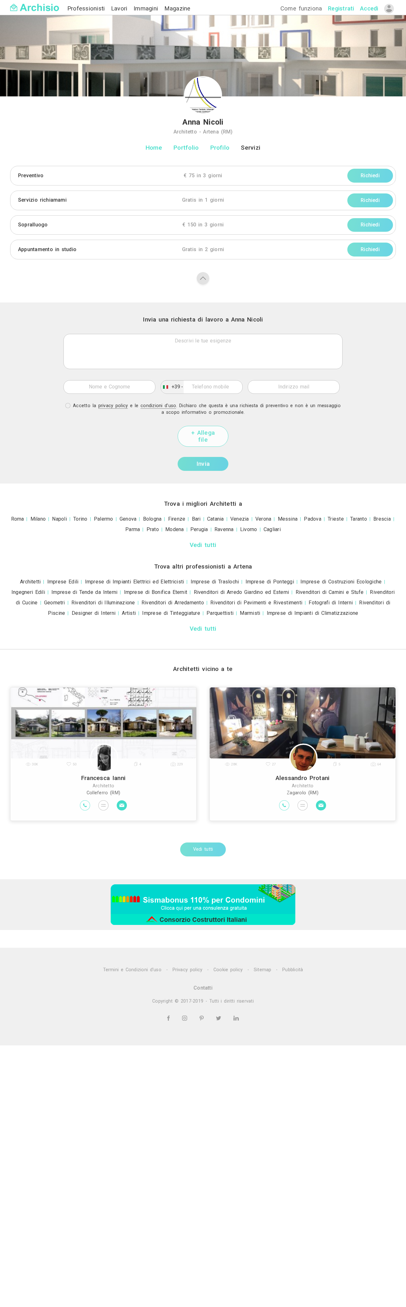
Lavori (120, 8)
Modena (174, 529)
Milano (38, 519)
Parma (132, 529)
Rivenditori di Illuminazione (103, 603)
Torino (80, 519)
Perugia (199, 529)
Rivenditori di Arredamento (172, 603)
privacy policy (113, 405)
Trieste (336, 519)
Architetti (30, 582)
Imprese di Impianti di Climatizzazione (312, 613)
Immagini (147, 8)
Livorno (248, 529)
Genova (128, 519)
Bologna (152, 519)
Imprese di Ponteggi (270, 582)
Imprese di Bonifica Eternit (155, 592)
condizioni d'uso (158, 405)
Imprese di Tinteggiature (171, 613)
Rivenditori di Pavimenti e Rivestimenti (256, 603)
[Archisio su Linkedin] (236, 1018)
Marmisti (250, 613)
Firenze (177, 519)
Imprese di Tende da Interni (84, 592)
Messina (288, 519)
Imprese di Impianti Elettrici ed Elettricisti (134, 582)
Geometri (54, 603)
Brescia (382, 519)
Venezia (239, 519)
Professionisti (87, 8)
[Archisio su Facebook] (169, 1018)
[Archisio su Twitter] (219, 1018)
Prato (153, 529)
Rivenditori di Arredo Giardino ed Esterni (241, 592)
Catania (215, 519)
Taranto (358, 519)
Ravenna (224, 529)
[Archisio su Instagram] (185, 1018)
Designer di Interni (93, 613)
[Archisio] (34, 3)
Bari (196, 519)
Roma (17, 519)
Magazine (177, 8)
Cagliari (272, 529)
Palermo (103, 519)
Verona (263, 519)
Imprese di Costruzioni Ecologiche (341, 582)
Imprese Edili (63, 582)
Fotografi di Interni (331, 603)
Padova (312, 519)
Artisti (129, 613)
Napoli (59, 519)
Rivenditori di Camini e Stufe (330, 592)
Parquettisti (219, 613)
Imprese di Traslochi (215, 582)
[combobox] (172, 386)
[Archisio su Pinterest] (202, 1018)
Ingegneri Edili (28, 592)
